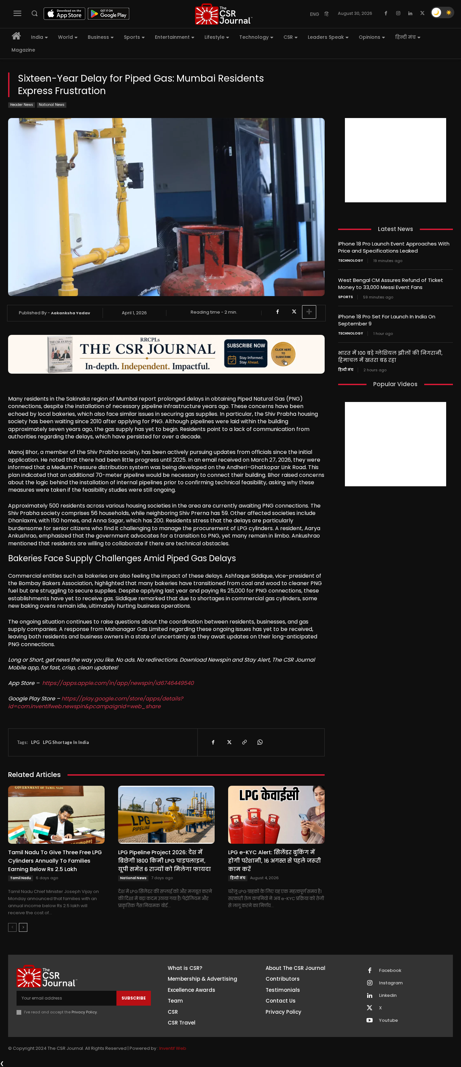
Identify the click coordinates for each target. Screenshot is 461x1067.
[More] (309, 312)
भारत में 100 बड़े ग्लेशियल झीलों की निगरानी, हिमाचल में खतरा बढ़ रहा (390, 356)
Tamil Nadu (20, 878)
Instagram (391, 983)
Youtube (388, 1020)
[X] (422, 13)
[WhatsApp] (259, 742)
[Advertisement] (395, 160)
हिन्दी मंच (237, 878)
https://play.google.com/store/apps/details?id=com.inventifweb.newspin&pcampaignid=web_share (95, 702)
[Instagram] (398, 13)
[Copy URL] (244, 742)
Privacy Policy (84, 1012)
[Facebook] (386, 13)
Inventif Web (172, 1048)
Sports (345, 297)
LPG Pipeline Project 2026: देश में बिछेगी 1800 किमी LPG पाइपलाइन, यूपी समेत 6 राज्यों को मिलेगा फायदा (164, 860)
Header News (21, 104)
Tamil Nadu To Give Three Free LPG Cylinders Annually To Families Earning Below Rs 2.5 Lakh (55, 860)
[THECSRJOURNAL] (224, 14)
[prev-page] (12, 927)
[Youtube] (369, 1021)
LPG (35, 742)
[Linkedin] (410, 13)
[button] (34, 13)
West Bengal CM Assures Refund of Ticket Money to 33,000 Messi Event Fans (390, 284)
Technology (350, 260)
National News (51, 104)
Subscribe (133, 998)
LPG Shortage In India (66, 742)
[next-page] (23, 927)
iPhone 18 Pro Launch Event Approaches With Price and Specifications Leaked (394, 247)
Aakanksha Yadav (70, 313)
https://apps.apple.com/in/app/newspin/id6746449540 (118, 683)
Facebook (390, 971)
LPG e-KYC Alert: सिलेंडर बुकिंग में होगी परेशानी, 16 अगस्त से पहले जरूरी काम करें (274, 860)
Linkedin (388, 995)
